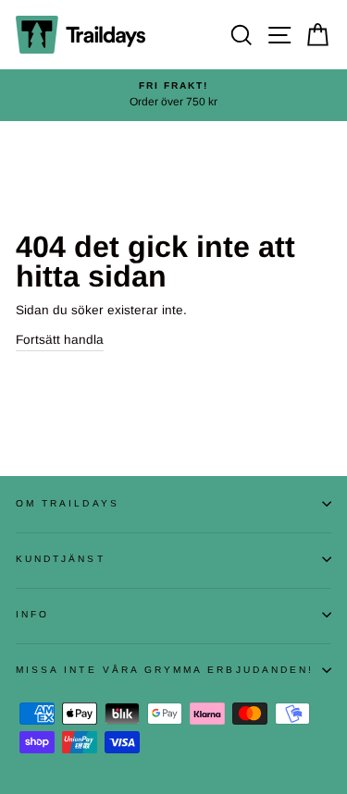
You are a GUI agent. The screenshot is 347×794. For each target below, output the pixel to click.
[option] (173, 95)
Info (32, 614)
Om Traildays (67, 503)
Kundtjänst (60, 559)
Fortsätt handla (60, 340)
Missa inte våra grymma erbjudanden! (165, 670)
